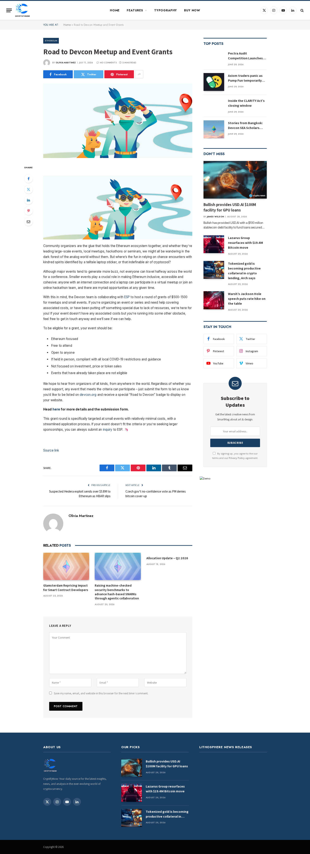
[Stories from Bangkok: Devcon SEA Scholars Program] (214, 129)
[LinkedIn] (28, 200)
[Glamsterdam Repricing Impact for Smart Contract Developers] (66, 566)
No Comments (108, 62)
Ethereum (51, 40)
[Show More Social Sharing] (139, 74)
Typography (165, 10)
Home (115, 10)
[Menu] (9, 10)
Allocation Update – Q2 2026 (167, 558)
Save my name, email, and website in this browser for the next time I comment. (101, 693)
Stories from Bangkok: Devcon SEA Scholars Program (245, 125)
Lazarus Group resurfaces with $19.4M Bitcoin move (245, 243)
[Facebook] (28, 178)
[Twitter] (28, 189)
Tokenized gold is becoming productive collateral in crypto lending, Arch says (244, 270)
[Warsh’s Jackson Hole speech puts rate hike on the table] (214, 300)
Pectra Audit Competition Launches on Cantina (245, 56)
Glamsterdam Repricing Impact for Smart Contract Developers (65, 587)
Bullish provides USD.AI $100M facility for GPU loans (230, 207)
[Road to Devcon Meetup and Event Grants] (117, 121)
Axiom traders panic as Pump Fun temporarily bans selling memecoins (246, 78)
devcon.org (88, 395)
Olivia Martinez (66, 62)
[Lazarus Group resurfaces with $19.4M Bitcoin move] (214, 244)
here (56, 409)
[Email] (28, 221)
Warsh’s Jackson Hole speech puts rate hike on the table (247, 299)
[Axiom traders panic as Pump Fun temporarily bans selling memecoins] (214, 82)
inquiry (107, 430)
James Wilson (215, 216)
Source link (51, 450)
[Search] (302, 10)
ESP (127, 297)
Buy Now (192, 10)
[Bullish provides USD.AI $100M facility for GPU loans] (235, 180)
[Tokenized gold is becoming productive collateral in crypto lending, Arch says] (214, 270)
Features (135, 10)
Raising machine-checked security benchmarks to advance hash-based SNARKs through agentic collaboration (117, 591)
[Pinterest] (28, 211)
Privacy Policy (237, 458)
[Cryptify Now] (22, 10)
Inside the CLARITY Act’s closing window (246, 103)
